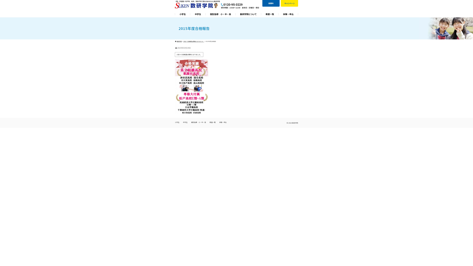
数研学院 (295, 123)
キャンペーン (289, 3)
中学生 (198, 14)
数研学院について (248, 14)
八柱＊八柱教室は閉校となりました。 (189, 54)
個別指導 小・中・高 (220, 14)
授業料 (271, 3)
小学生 (182, 14)
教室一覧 (270, 14)
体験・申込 (288, 14)
